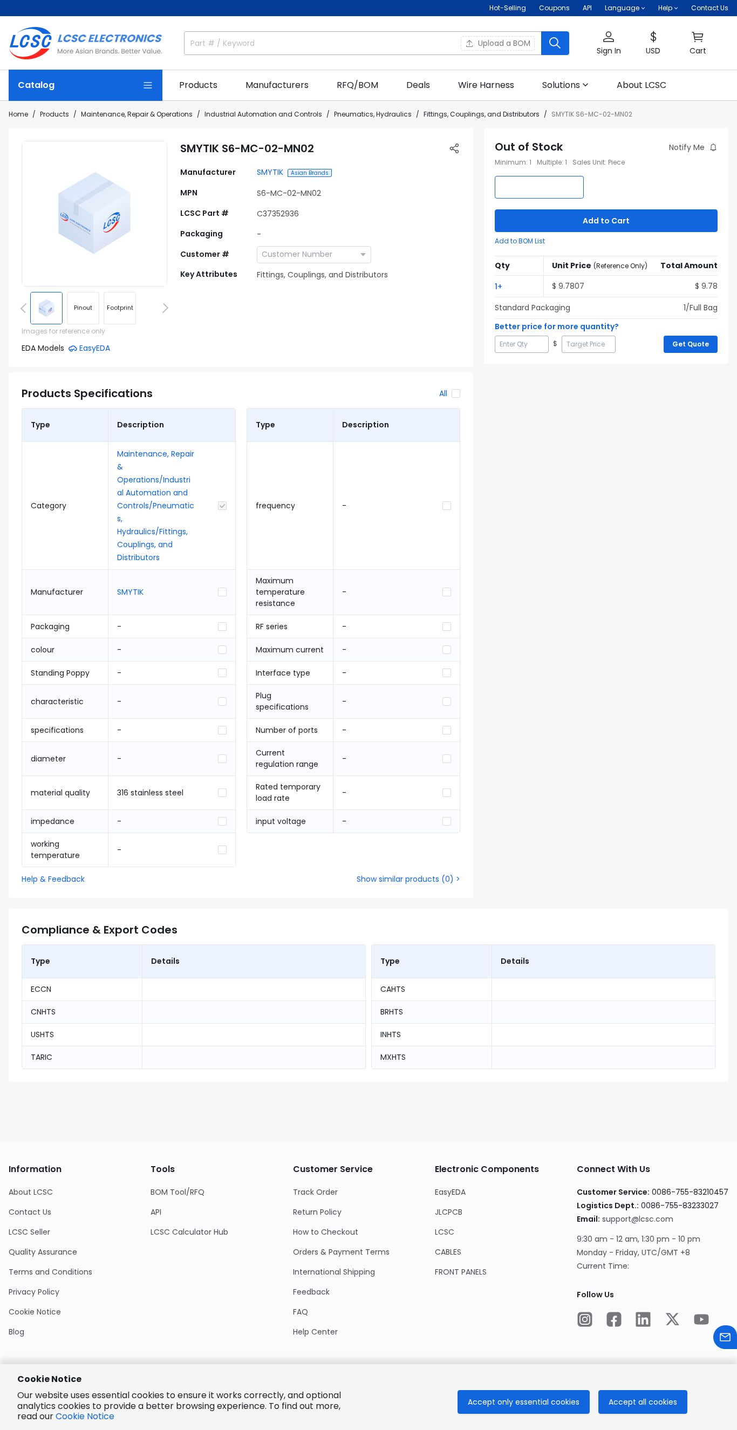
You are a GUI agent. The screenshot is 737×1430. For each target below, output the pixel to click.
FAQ (300, 1311)
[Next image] (163, 308)
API (587, 7)
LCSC (444, 1232)
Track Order (315, 1192)
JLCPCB (448, 1212)
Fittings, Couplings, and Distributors (482, 114)
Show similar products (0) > (408, 879)
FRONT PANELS (461, 1271)
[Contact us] (725, 1337)
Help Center (315, 1331)
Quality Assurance (43, 1252)
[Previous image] (25, 308)
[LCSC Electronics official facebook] (614, 1319)
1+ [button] (498, 286)
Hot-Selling (507, 7)
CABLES (448, 1252)
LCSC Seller (29, 1232)
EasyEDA (450, 1192)
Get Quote (690, 344)
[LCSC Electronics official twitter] (672, 1319)
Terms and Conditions (50, 1271)
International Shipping (334, 1271)
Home (18, 114)
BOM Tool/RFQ (177, 1192)
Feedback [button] (311, 1291)
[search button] (555, 43)
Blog (16, 1331)
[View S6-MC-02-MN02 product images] (94, 214)
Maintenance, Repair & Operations (137, 114)
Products (54, 114)
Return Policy (317, 1212)
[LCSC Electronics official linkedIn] (643, 1319)
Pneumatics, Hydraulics (373, 114)
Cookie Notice (35, 1311)
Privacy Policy (34, 1291)
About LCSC (31, 1192)
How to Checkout (325, 1232)
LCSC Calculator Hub (189, 1232)
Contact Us (709, 7)
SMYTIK (270, 172)
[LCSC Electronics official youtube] (701, 1319)
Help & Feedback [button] (53, 879)
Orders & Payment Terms (341, 1252)
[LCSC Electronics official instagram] (585, 1319)
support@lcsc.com (637, 1219)
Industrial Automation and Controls (263, 114)
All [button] (443, 393)
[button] (608, 43)
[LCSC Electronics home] (85, 43)
